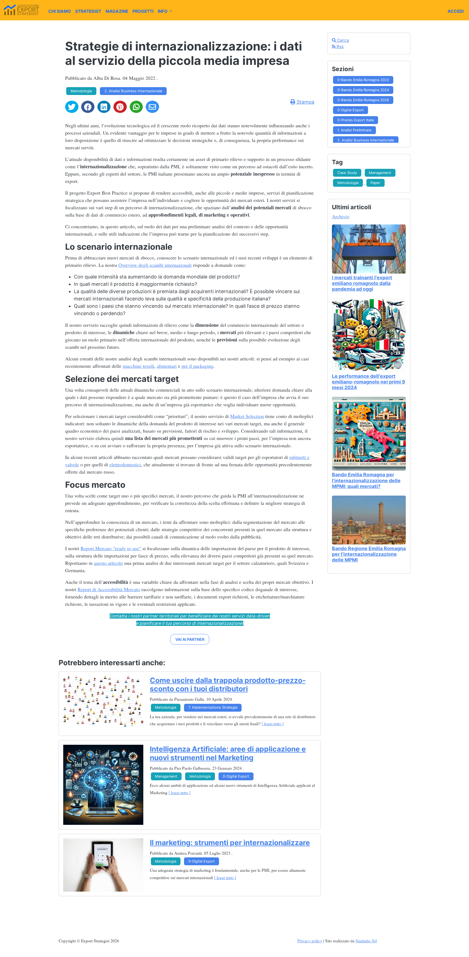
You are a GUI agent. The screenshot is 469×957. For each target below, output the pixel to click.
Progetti (142, 11)
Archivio (340, 216)
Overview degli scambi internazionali (155, 265)
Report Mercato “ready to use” (111, 548)
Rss (339, 46)
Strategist (88, 11)
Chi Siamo (59, 11)
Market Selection (247, 416)
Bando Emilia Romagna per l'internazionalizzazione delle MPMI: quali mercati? (366, 480)
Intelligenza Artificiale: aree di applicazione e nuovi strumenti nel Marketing (228, 753)
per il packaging (197, 366)
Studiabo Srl (366, 940)
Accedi (456, 11)
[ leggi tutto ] (273, 723)
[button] (189, 639)
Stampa (304, 102)
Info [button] (163, 11)
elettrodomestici (125, 464)
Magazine (117, 11)
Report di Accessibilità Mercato (109, 589)
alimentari (167, 366)
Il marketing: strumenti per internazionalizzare (230, 842)
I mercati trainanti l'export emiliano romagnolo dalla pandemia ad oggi (362, 283)
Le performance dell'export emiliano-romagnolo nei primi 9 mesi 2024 (368, 381)
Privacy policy (309, 940)
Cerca (342, 40)
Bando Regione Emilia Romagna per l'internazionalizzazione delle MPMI (369, 554)
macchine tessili (138, 366)
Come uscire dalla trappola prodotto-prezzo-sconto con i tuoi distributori (228, 684)
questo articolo (108, 563)
